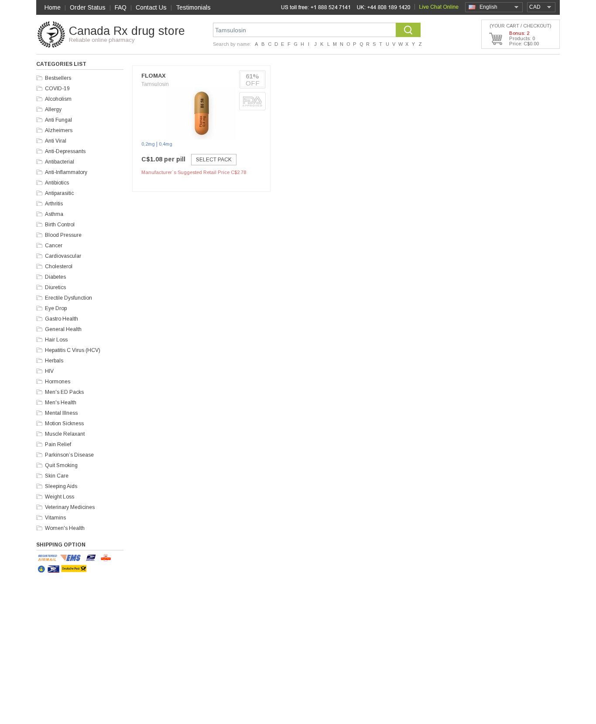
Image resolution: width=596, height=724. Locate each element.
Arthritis (54, 204)
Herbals (54, 361)
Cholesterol (58, 266)
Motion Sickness (64, 423)
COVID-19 (57, 88)
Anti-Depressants (65, 151)
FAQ (121, 7)
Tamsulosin (155, 84)
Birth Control (60, 225)
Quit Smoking (61, 465)
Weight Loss (59, 497)
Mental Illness (61, 413)
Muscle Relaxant (65, 434)
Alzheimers (58, 130)
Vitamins (55, 518)
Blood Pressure (63, 235)
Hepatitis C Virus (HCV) (72, 350)
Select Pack (214, 160)
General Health (63, 329)
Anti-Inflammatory (66, 172)
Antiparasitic (59, 193)
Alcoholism (58, 99)
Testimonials (193, 7)
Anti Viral (55, 141)
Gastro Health (61, 319)
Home (53, 7)
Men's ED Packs (64, 392)
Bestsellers (58, 78)
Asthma (54, 214)
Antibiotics (57, 183)
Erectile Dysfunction (68, 298)
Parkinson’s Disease (69, 455)
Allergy (53, 109)
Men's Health (60, 403)
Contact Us (151, 7)
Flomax (153, 75)
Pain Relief (58, 444)
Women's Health (65, 528)
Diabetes (55, 277)
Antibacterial (59, 162)
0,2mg (148, 144)
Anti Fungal (58, 120)
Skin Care (57, 476)
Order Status (88, 7)
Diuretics (55, 287)
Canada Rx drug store (127, 31)
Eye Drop (56, 308)
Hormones (57, 382)
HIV (49, 371)
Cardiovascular (63, 256)
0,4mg (165, 144)
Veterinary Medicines (70, 507)
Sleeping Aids (61, 486)
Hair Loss (56, 340)
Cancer (53, 245)
